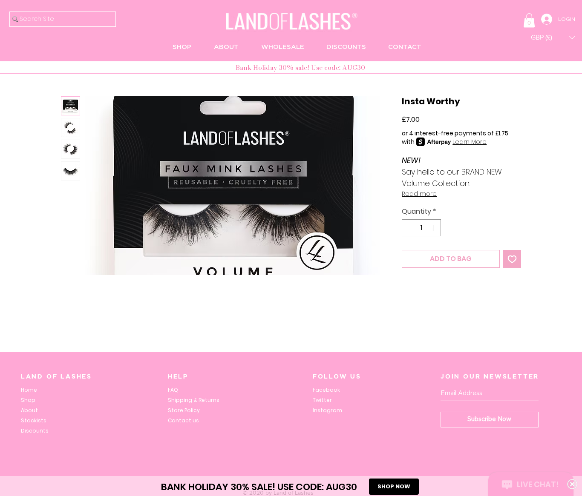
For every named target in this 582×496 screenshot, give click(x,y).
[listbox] (553, 37)
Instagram (327, 410)
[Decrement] (409, 228)
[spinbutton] (421, 228)
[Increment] (434, 228)
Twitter (322, 400)
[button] (529, 20)
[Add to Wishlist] (512, 259)
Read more (419, 193)
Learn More (469, 142)
